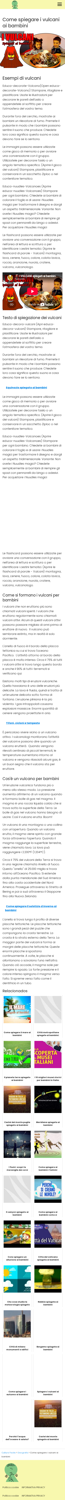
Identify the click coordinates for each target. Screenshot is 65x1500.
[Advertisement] (32, 515)
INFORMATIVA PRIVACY (33, 1487)
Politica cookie (11, 1487)
